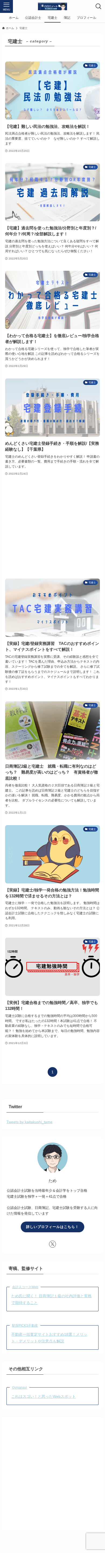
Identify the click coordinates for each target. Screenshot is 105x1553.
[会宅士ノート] (52, 6)
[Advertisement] (52, 527)
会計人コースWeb (25, 1287)
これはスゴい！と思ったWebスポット (43, 1396)
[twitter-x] (52, 1244)
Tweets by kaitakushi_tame (29, 1122)
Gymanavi (19, 1387)
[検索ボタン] (98, 6)
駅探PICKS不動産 (25, 1325)
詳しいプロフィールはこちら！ (52, 1227)
